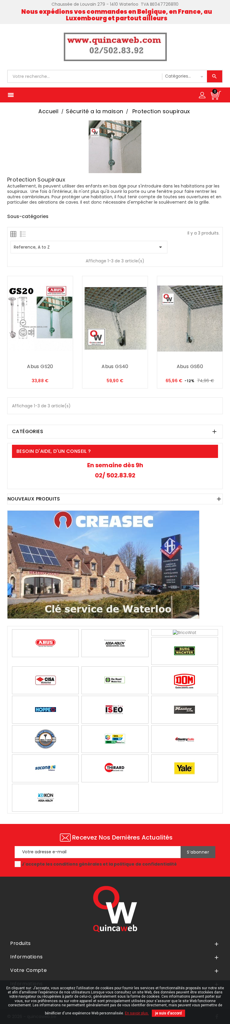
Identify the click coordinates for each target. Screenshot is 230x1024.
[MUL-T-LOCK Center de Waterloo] (45, 739)
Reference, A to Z (89, 247)
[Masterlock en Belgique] (184, 709)
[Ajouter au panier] (28, 355)
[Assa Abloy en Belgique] (115, 643)
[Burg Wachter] (184, 651)
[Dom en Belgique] (184, 680)
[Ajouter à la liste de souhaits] (40, 355)
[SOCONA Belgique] (45, 768)
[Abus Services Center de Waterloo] (45, 643)
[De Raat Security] (115, 680)
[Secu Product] (115, 739)
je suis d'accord (168, 1013)
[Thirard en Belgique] (115, 768)
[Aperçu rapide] (52, 355)
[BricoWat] (184, 632)
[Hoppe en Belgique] (45, 709)
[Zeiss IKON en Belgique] (45, 797)
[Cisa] (45, 680)
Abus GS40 (115, 367)
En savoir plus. (137, 1013)
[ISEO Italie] (115, 709)
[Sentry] (184, 739)
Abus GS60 (190, 367)
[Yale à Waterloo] (184, 768)
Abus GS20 (40, 367)
